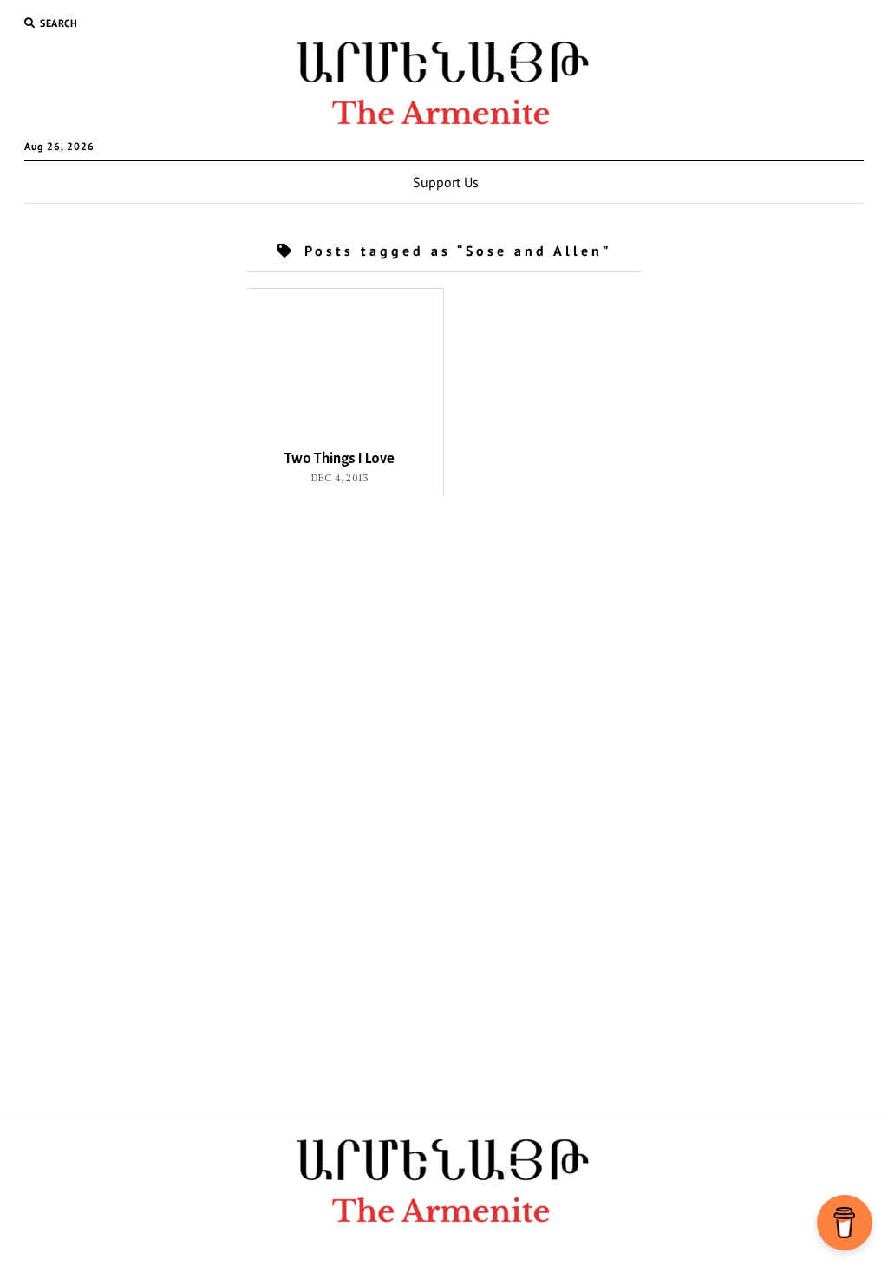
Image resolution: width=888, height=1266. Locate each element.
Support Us (446, 182)
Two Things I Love (339, 459)
